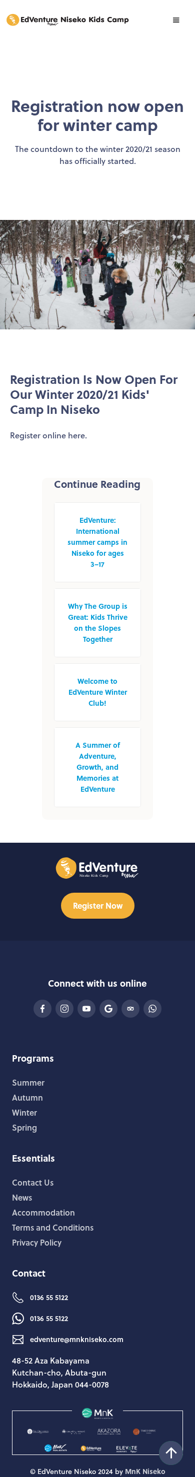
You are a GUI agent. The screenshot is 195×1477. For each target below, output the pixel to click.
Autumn (27, 1097)
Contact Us (33, 1182)
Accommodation (43, 1212)
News (22, 1197)
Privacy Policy (37, 1242)
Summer (28, 1082)
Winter (24, 1112)
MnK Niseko (145, 1471)
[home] (68, 19)
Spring (24, 1127)
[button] (176, 20)
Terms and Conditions (53, 1227)
